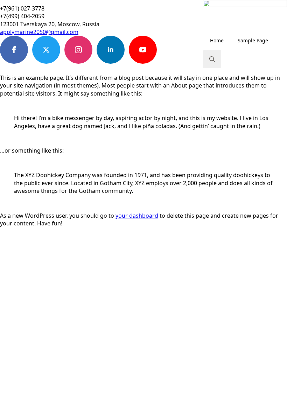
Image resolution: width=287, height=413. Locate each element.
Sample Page (253, 40)
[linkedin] (111, 50)
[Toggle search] (212, 59)
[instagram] (78, 50)
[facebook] (14, 50)
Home (217, 40)
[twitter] (46, 50)
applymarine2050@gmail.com (39, 32)
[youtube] (143, 50)
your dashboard (136, 215)
